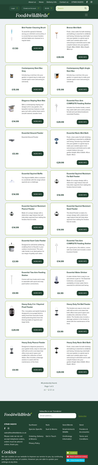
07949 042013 (77, 2)
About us (32, 2)
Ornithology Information (67, 437)
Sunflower (33, 424)
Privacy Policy (34, 443)
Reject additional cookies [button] (78, 456)
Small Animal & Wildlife (68, 430)
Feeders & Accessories (84, 430)
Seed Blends (67, 424)
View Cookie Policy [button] (77, 460)
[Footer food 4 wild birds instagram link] (8, 428)
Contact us (64, 2)
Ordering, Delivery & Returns (36, 437)
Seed (81, 424)
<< (45, 389)
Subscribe (82, 416)
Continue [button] (73, 453)
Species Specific (35, 429)
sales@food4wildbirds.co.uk (15, 432)
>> (53, 389)
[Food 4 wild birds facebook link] (87, 2)
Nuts (48, 424)
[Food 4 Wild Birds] (33, 14)
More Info (38, 48)
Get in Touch (51, 436)
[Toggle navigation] (86, 15)
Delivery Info (52, 2)
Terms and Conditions (83, 437)
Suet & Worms (51, 429)
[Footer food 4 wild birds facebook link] (6, 428)
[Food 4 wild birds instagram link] (91, 2)
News (41, 2)
